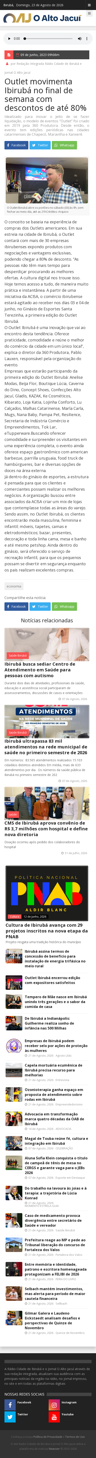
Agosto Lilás (64, 1055)
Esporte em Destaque (70, 1178)
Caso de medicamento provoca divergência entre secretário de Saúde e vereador (53, 1220)
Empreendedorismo (69, 1104)
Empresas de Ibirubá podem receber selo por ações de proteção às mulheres (56, 1045)
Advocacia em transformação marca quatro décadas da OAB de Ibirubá (54, 1119)
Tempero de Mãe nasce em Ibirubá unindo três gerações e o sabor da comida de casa (56, 1001)
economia (14, 586)
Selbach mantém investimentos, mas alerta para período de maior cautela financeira (55, 1293)
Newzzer (54, 1449)
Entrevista (62, 1080)
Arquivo (57, 212)
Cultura (14, 916)
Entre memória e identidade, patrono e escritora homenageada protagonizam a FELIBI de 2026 (56, 1269)
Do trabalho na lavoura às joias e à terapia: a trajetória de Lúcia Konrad (56, 1193)
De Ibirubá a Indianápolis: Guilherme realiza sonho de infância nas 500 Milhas (49, 1023)
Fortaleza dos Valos (69, 1255)
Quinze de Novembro (70, 1333)
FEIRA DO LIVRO (66, 1279)
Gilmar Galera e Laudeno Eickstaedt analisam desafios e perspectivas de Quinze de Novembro (52, 1320)
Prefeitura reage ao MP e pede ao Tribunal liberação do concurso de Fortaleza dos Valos (55, 1245)
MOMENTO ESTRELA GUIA (42, 1206)
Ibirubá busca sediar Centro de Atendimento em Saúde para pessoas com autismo (39, 669)
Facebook (18, 145)
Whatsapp (66, 145)
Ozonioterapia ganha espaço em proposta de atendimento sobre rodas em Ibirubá (54, 1094)
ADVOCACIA (63, 1129)
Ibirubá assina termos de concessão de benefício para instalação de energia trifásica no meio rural (55, 958)
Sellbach (61, 1303)
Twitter (42, 145)
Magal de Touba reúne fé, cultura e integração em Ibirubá (56, 1141)
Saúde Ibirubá (18, 655)
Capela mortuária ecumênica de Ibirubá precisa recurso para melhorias (53, 1070)
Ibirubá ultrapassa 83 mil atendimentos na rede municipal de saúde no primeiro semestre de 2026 (45, 747)
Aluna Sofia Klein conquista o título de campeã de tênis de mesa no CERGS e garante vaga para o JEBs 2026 (56, 1165)
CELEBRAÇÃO (64, 1148)
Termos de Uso (75, 1437)
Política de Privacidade (47, 1437)
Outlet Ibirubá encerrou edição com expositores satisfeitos (52, 980)
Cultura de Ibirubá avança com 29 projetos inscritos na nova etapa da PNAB (47, 931)
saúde (13, 814)
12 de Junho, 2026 (35, 916)
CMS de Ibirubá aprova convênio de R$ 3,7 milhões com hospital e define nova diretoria (46, 828)
